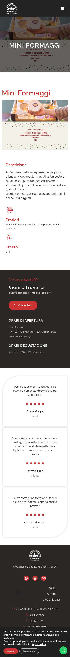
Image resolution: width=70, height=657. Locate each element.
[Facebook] (26, 578)
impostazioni (39, 644)
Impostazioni (29, 651)
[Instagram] (35, 578)
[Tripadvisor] (43, 578)
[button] (63, 8)
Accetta (10, 651)
